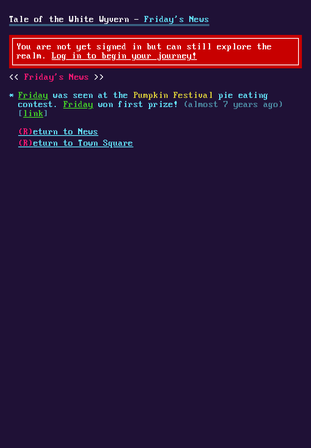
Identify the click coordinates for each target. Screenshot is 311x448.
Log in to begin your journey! (124, 56)
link (33, 113)
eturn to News (58, 132)
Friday (33, 95)
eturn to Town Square (76, 143)
